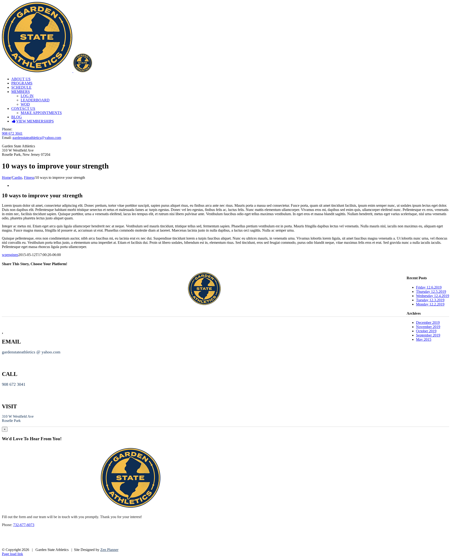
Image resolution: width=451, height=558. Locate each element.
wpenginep (10, 255)
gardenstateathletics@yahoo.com (36, 138)
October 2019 (426, 331)
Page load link (12, 554)
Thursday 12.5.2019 (431, 292)
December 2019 (428, 323)
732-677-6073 (23, 525)
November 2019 (428, 327)
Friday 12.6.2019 (429, 287)
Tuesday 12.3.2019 (430, 300)
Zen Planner (109, 550)
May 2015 (423, 339)
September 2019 (428, 335)
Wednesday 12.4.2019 (432, 296)
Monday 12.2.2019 (430, 304)
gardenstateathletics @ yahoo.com (31, 352)
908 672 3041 (12, 133)
